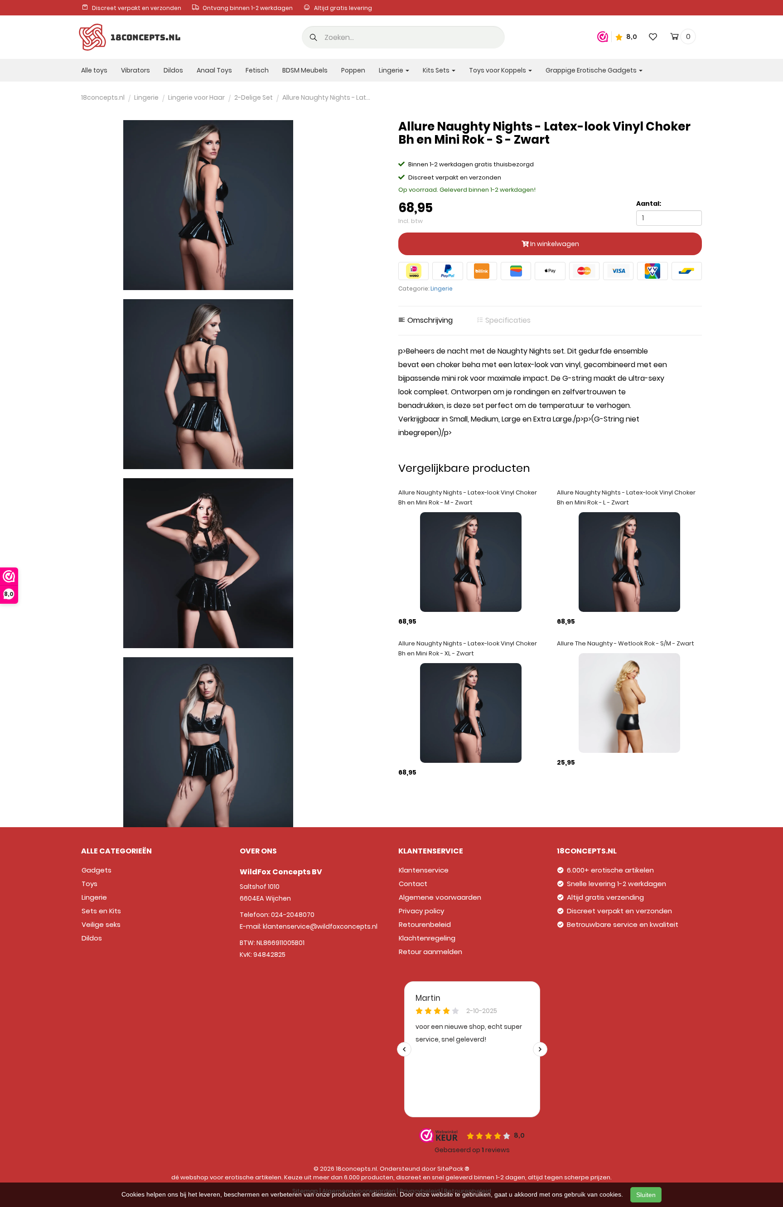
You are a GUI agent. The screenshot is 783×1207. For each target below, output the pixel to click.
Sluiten (646, 1194)
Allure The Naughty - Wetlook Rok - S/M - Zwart (625, 643)
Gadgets (96, 870)
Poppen (353, 70)
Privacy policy (421, 911)
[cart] (674, 38)
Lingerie (441, 288)
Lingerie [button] (392, 70)
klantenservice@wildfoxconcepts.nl (320, 926)
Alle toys (94, 70)
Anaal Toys (214, 70)
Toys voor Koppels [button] (498, 70)
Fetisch (257, 70)
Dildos (173, 70)
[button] (313, 38)
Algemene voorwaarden (440, 897)
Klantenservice (424, 870)
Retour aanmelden (430, 951)
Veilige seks (101, 924)
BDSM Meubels (305, 70)
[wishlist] (653, 36)
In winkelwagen (554, 243)
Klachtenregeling (427, 938)
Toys (89, 883)
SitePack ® (453, 1168)
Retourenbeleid (425, 924)
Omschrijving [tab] (429, 320)
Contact (413, 883)
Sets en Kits (101, 911)
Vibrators (135, 70)
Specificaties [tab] (507, 320)
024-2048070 (292, 914)
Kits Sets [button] (437, 70)
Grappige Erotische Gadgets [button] (592, 70)
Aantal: (648, 203)
